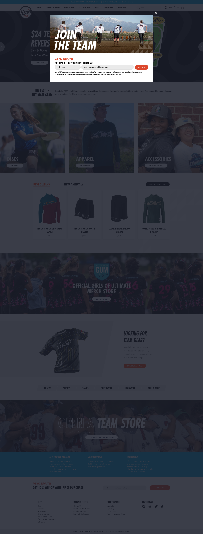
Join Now (142, 67)
